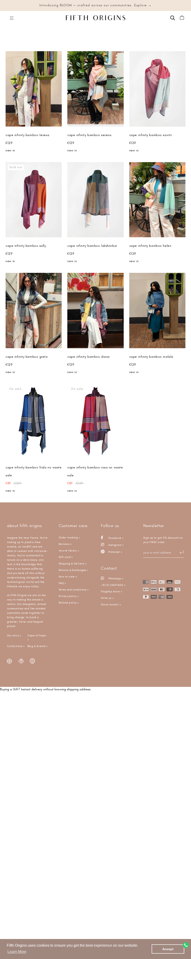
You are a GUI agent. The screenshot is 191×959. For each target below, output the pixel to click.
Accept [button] (168, 949)
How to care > (68, 576)
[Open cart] (182, 17)
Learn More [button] (16, 952)
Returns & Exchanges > (74, 570)
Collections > (15, 646)
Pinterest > (114, 552)
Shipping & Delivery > (73, 563)
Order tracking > (69, 537)
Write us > (107, 598)
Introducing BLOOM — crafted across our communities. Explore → (95, 5)
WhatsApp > (115, 578)
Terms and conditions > (74, 589)
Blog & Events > (37, 646)
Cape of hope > (36, 638)
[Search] (172, 17)
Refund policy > (69, 603)
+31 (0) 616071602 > (113, 585)
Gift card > (66, 557)
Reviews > (65, 544)
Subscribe (179, 552)
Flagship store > (111, 591)
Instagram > (115, 545)
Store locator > (111, 604)
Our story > (14, 635)
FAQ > (62, 583)
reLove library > (69, 550)
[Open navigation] (11, 18)
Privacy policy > (69, 596)
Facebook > (115, 538)
